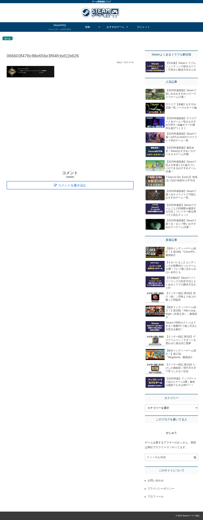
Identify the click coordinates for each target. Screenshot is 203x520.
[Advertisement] (70, 123)
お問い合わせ (155, 480)
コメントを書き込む (72, 185)
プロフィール (155, 496)
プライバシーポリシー (160, 488)
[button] (195, 457)
